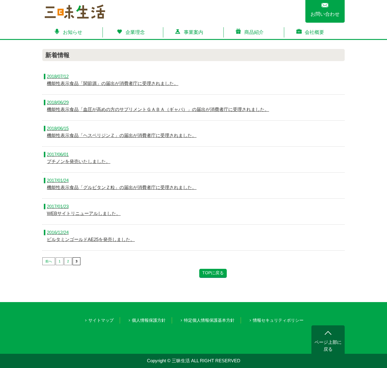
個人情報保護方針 (149, 320)
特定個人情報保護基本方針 (209, 320)
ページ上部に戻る (328, 346)
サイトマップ (101, 320)
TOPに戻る (213, 272)
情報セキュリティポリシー (278, 320)
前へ (48, 261)
